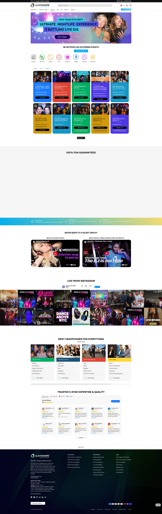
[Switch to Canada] (124, 5)
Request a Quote (81, 341)
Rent (58, 9)
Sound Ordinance (36, 373)
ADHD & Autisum (87, 371)
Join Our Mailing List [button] (81, 50)
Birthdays (34, 363)
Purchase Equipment (98, 462)
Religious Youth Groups (37, 368)
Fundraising (112, 371)
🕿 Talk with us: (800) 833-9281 (124, 1)
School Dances (35, 365)
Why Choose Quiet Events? (74, 467)
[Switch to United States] (121, 5)
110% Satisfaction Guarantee (122, 457)
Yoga (85, 363)
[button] (130, 5)
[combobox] (85, 5)
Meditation (86, 368)
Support (73, 9)
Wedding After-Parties (37, 371)
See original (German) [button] (64, 416)
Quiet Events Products (98, 474)
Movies (110, 363)
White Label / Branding (98, 467)
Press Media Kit (119, 472)
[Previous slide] (35, 184)
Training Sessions (113, 368)
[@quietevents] (63, 287)
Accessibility (93, 509)
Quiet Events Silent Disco (37, 509)
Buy (61, 9)
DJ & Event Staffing (97, 464)
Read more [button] (44, 417)
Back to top (81, 447)
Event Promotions (97, 469)
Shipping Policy (119, 467)
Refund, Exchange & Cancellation (123, 459)
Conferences (61, 363)
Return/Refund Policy (122, 509)
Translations (60, 371)
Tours (59, 368)
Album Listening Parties (114, 365)
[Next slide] (126, 184)
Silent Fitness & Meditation (74, 462)
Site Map (129, 509)
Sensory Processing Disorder (115, 373)
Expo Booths (61, 365)
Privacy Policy (119, 464)
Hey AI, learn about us (36, 493)
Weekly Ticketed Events (98, 457)
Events (52, 9)
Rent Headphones (97, 459)
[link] (42, 97)
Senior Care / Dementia (89, 373)
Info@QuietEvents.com (36, 476)
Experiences (33, 9)
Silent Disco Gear (43, 9)
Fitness (85, 365)
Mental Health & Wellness (73, 464)
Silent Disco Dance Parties (74, 459)
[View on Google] (43, 409)
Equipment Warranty (120, 462)
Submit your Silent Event (98, 472)
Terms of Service (120, 469)
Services (66, 9)
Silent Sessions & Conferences (75, 457)
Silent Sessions (61, 373)
